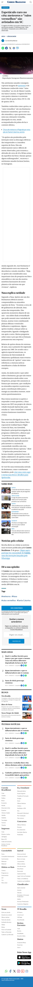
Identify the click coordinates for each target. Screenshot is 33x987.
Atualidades (20, 933)
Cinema (3, 870)
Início (3, 36)
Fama (2, 854)
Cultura (19, 806)
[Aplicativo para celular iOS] (24, 957)
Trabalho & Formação (22, 796)
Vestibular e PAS (21, 808)
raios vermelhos (9, 600)
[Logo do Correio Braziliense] (16, 2)
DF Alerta (19, 912)
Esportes (3, 810)
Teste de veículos (5, 920)
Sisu (18, 811)
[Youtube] (22, 971)
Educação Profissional (23, 813)
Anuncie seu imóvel (22, 856)
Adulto (19, 899)
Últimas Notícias (21, 803)
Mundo (3, 805)
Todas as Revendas (6, 932)
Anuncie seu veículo (6, 915)
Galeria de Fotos (21, 873)
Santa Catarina (24, 600)
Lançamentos (20, 861)
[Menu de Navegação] (2, 2)
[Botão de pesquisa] (31, 2)
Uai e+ (19, 947)
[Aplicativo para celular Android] (24, 963)
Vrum (3, 909)
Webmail (3, 864)
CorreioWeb (6, 851)
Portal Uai (19, 945)
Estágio (19, 798)
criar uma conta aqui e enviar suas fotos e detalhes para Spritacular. (15, 475)
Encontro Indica (21, 936)
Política (3, 798)
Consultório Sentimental (7, 856)
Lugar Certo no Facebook (23, 876)
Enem (18, 801)
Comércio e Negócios (22, 904)
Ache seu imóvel (21, 854)
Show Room (20, 868)
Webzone (3, 861)
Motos (3, 927)
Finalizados (20, 834)
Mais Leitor (4, 883)
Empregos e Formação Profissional (23, 895)
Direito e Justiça (5, 834)
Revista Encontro (21, 924)
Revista (19, 931)
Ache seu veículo (5, 912)
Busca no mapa (21, 859)
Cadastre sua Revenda (7, 934)
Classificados (22, 884)
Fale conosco (20, 818)
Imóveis (19, 890)
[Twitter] (10, 49)
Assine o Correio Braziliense (5, 844)
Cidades (3, 795)
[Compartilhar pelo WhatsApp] (26, 666)
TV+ (2, 880)
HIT (2, 878)
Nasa (15, 596)
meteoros (22, 86)
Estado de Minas (21, 942)
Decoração (20, 871)
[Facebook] (6, 49)
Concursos (21, 821)
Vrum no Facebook (6, 929)
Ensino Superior (21, 793)
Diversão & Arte (5, 808)
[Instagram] (18, 971)
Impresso (5, 828)
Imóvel (20, 851)
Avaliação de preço (6, 922)
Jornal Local (20, 915)
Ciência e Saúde (11, 36)
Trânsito (3, 825)
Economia (4, 803)
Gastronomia (4, 859)
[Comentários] (17, 49)
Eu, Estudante (23, 788)
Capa (2, 793)
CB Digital (4, 836)
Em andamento (21, 829)
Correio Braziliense (6, 789)
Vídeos (3, 924)
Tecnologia (4, 820)
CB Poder (19, 917)
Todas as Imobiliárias (22, 878)
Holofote (3, 818)
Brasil (2, 800)
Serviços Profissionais (23, 901)
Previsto (19, 827)
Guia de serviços (21, 866)
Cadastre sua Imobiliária (23, 881)
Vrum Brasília (20, 920)
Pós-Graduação (21, 815)
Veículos (19, 892)
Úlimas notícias (21, 864)
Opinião (3, 815)
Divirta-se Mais (7, 867)
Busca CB (3, 839)
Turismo (3, 822)
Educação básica (21, 791)
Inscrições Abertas (22, 832)
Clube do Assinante (6, 841)
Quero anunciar (21, 888)
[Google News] (13, 49)
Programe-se (4, 873)
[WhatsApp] (2, 49)
